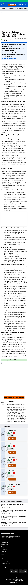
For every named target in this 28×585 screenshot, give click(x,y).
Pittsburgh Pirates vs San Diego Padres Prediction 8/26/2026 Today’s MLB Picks (13, 523)
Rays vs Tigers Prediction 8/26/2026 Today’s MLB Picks (13, 505)
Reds (9, 150)
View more (14, 497)
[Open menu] (1, 5)
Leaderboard (4, 549)
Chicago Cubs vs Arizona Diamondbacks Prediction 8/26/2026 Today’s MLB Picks (13, 511)
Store (2, 554)
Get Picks (12, 438)
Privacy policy (4, 561)
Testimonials (4, 551)
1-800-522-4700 (19, 580)
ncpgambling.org (14, 582)
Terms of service (5, 563)
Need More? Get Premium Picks (14, 397)
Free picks (3, 547)
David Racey (10, 401)
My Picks (20, 4)
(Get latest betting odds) (9, 58)
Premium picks (4, 544)
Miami (3, 109)
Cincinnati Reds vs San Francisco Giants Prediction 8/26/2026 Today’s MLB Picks (13, 517)
